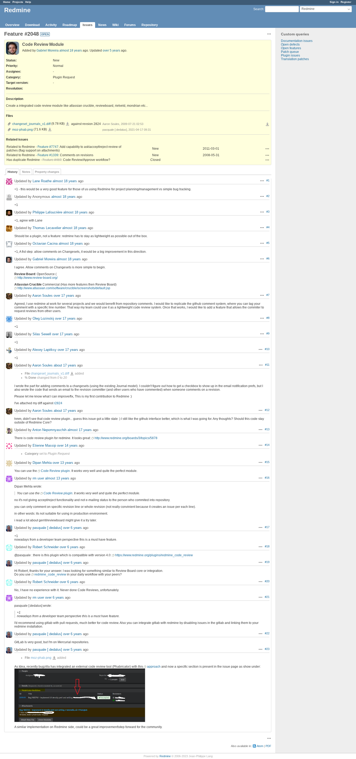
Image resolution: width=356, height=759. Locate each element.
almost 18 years (70, 50)
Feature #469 (52, 160)
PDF (268, 746)
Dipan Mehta (42, 463)
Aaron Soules (42, 296)
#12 (267, 410)
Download (32, 25)
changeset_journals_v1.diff (31, 124)
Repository (150, 25)
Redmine (165, 756)
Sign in (334, 2)
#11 (267, 364)
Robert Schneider (46, 547)
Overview (12, 25)
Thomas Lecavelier (47, 228)
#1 (267, 180)
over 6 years (72, 528)
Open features (291, 48)
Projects (18, 2)
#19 (267, 562)
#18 (267, 546)
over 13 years (63, 463)
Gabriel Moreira (47, 50)
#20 (267, 581)
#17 (267, 527)
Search (258, 9)
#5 (267, 242)
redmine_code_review (50, 574)
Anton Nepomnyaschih (49, 430)
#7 (267, 294)
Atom (260, 746)
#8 (267, 317)
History (12, 171)
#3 (267, 211)
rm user (38, 478)
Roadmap (70, 25)
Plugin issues (290, 55)
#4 (267, 227)
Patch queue (290, 52)
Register (346, 2)
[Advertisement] (302, 143)
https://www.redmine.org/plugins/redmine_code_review (154, 555)
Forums (130, 25)
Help (28, 2)
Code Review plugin (55, 471)
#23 (267, 648)
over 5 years (111, 50)
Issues (88, 25)
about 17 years (65, 365)
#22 (267, 633)
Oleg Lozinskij (43, 318)
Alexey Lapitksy (44, 350)
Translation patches (295, 59)
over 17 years (64, 296)
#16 (267, 477)
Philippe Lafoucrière (47, 212)
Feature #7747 (48, 147)
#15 (267, 462)
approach (154, 666)
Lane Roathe (42, 181)
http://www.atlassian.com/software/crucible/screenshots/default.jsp (63, 288)
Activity (51, 25)
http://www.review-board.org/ (37, 278)
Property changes (47, 171)
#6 (267, 258)
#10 (267, 349)
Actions (267, 149)
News (102, 25)
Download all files (267, 124)
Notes (26, 171)
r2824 (58, 403)
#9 (267, 333)
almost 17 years (79, 430)
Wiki (115, 25)
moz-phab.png (22, 129)
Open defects (290, 44)
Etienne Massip (44, 445)
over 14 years (67, 445)
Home (6, 2)
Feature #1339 (48, 155)
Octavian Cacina (45, 243)
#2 (267, 196)
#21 (267, 596)
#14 (267, 444)
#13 (267, 429)
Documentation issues (296, 41)
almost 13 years (57, 478)
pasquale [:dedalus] (47, 528)
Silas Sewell (42, 334)
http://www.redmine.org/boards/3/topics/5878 (126, 438)
